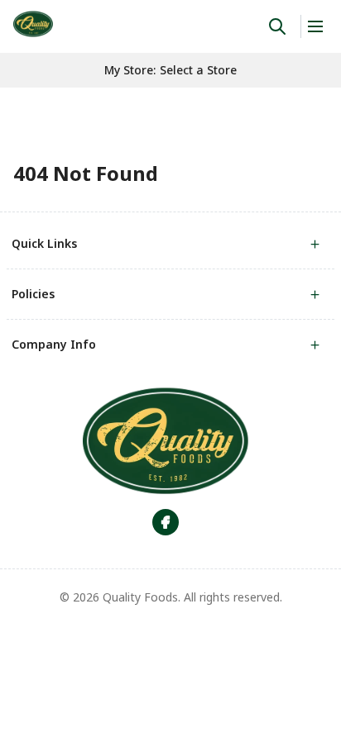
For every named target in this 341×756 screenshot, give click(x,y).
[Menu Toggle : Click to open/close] (314, 26)
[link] (33, 24)
